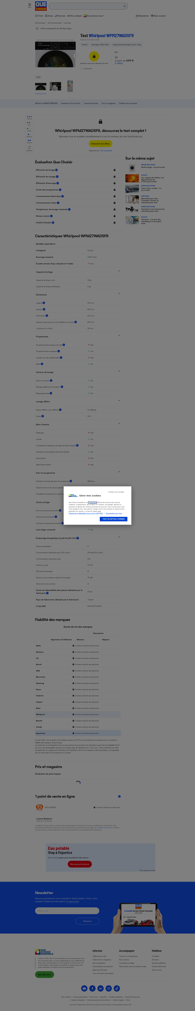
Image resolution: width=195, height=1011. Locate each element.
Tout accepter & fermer (114, 519)
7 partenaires (92, 502)
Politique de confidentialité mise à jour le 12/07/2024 (86, 513)
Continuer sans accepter (116, 492)
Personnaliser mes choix (114, 513)
